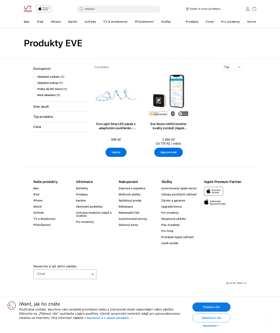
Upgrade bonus (171, 206)
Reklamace (126, 206)
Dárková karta (128, 224)
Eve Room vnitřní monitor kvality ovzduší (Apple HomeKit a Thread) (168, 126)
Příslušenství (42, 224)
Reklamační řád (129, 212)
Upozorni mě (168, 152)
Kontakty (82, 188)
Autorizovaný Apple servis (179, 188)
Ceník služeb (169, 243)
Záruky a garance (173, 200)
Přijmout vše (211, 307)
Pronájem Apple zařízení (177, 237)
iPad (36, 194)
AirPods (38, 212)
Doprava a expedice (132, 188)
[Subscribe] (92, 274)
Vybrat (116, 152)
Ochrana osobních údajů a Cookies (94, 214)
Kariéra (81, 200)
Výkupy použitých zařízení (179, 194)
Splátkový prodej (130, 200)
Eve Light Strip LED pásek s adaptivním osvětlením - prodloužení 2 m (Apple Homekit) (115, 126)
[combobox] (119, 9)
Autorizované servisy (133, 218)
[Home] (28, 9)
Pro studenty (170, 212)
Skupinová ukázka (173, 218)
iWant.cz (242, 283)
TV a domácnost (44, 218)
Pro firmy (167, 231)
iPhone (37, 200)
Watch (37, 206)
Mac (36, 188)
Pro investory (85, 221)
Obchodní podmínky (89, 206)
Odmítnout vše (211, 317)
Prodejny (82, 194)
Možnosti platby (129, 194)
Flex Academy (170, 224)
